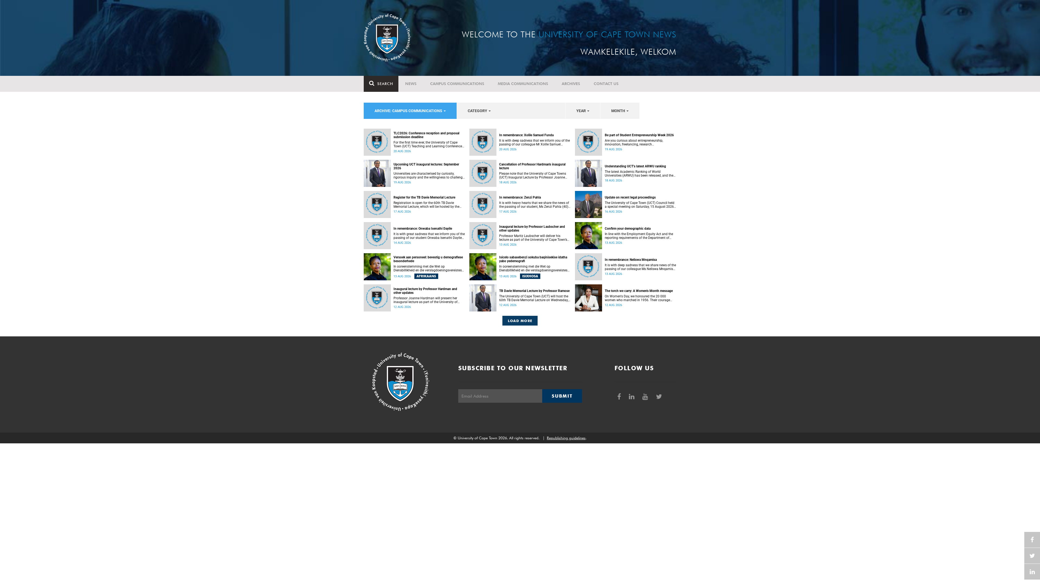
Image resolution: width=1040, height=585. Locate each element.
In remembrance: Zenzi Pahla (520, 197)
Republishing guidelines (566, 438)
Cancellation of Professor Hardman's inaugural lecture (532, 166)
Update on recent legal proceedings (630, 197)
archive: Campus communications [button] (409, 111)
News (411, 84)
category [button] (478, 111)
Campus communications (457, 84)
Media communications (523, 84)
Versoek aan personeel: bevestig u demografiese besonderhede (428, 259)
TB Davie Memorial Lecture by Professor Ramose (534, 291)
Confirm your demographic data (628, 228)
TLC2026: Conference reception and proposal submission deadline (426, 135)
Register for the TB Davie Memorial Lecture (424, 197)
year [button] (581, 111)
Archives (571, 84)
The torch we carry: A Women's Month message (639, 291)
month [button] (618, 111)
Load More (520, 320)
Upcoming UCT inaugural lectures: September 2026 (426, 166)
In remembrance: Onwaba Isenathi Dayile (423, 228)
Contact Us (606, 84)
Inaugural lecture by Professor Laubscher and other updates (532, 228)
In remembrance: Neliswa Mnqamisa (631, 260)
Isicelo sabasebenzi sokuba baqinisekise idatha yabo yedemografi (533, 259)
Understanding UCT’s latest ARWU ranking (635, 166)
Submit (562, 396)
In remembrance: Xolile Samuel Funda (526, 135)
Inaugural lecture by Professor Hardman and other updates (425, 291)
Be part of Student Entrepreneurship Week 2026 (639, 135)
